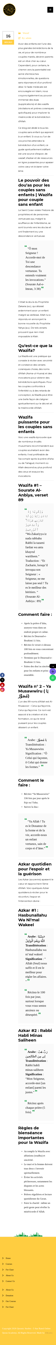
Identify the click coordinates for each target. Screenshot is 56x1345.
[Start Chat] (53, 671)
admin (28, 38)
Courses (9, 1264)
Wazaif (26, 33)
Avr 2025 (8, 42)
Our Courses (11, 1301)
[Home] (9, 10)
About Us (9, 1275)
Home (8, 1258)
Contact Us (10, 1281)
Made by (45, 1333)
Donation (9, 1295)
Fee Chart (10, 1270)
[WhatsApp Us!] (53, 678)
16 (8, 36)
